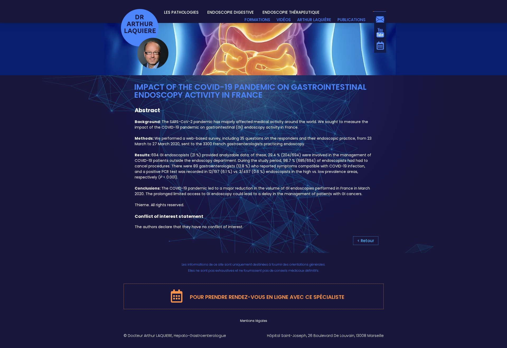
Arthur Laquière (314, 19)
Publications (351, 19)
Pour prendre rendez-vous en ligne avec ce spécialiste (267, 297)
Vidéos (283, 19)
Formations (257, 19)
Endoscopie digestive (230, 12)
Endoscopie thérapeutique (291, 12)
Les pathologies (181, 12)
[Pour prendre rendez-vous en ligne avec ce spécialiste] (139, 295)
